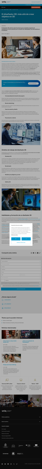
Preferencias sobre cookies (21, 242)
